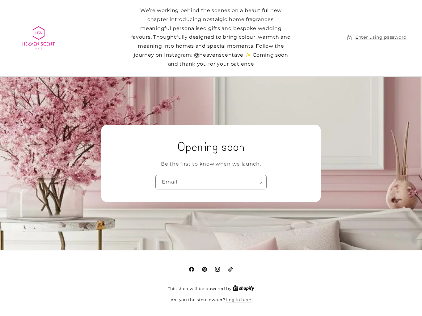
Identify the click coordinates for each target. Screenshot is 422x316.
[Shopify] (243, 288)
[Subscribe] (259, 182)
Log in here (238, 299)
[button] (377, 37)
